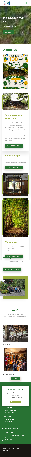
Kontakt (8, 32)
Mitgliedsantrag (15, 401)
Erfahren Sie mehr (13, 145)
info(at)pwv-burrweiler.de (12, 428)
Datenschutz (19, 448)
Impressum (6, 450)
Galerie (15, 378)
